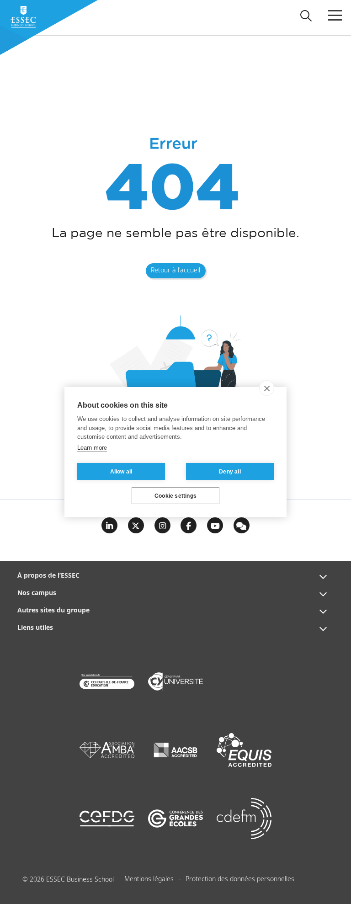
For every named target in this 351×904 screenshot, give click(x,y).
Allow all (121, 471)
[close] (266, 388)
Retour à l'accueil (175, 270)
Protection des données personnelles (240, 879)
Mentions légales (149, 879)
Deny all (230, 471)
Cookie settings (175, 496)
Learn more (92, 447)
